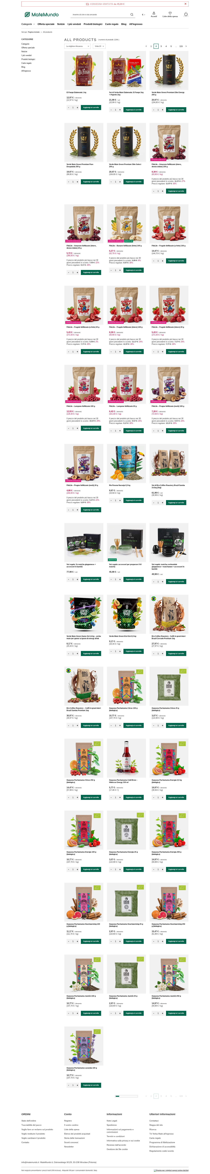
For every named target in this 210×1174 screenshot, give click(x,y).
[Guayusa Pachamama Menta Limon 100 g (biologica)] (83, 1117)
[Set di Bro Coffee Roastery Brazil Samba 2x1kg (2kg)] (169, 463)
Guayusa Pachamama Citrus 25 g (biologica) (165, 709)
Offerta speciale (46, 24)
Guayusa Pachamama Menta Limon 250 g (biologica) (168, 1141)
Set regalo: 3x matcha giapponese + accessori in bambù (81, 565)
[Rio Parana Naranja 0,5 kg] (126, 463)
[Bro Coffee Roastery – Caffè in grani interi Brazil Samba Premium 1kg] (83, 686)
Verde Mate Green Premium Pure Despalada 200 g (80, 165)
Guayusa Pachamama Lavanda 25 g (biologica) (123, 1069)
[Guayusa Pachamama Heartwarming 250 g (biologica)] (169, 902)
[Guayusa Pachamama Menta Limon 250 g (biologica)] (169, 1117)
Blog (123, 24)
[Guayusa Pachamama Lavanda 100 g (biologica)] (83, 1046)
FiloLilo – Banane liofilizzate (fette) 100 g (125, 246)
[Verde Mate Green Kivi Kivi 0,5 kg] (126, 614)
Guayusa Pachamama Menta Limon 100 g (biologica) (83, 1141)
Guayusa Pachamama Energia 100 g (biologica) (81, 853)
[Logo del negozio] (41, 14)
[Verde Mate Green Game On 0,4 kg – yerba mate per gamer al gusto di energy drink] (83, 614)
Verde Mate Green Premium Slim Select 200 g (125, 165)
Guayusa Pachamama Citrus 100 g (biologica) (123, 709)
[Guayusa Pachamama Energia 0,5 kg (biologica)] (169, 758)
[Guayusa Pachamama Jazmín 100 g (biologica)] (83, 974)
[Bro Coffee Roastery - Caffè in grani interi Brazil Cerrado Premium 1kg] (169, 614)
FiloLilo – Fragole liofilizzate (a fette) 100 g (168, 246)
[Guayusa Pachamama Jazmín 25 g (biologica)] (126, 974)
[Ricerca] (132, 14)
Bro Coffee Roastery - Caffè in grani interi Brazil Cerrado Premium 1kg (168, 637)
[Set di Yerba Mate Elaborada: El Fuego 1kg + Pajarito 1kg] (126, 70)
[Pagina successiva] (186, 46)
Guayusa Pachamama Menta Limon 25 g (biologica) (125, 1141)
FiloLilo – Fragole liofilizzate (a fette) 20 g (83, 327)
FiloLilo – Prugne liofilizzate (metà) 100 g (168, 406)
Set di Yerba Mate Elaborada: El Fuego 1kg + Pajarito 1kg (126, 93)
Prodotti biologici (93, 24)
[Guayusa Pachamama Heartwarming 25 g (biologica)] (126, 902)
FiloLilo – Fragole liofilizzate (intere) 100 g (125, 327)
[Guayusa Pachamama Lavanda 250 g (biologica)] (169, 1046)
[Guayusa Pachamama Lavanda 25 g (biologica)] (126, 1046)
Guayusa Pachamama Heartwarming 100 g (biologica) (83, 925)
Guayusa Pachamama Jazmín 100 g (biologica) (81, 997)
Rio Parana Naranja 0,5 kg (119, 485)
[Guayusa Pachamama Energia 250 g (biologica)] (169, 830)
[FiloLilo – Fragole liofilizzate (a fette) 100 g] (169, 223)
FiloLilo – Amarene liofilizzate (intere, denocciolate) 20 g (81, 247)
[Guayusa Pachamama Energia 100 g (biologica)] (83, 830)
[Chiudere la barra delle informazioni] (185, 4)
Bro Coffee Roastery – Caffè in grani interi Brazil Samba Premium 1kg (84, 709)
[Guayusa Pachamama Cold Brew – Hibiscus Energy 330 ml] (126, 758)
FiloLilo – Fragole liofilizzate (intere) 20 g (168, 327)
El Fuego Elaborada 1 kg (76, 92)
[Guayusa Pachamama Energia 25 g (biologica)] (126, 830)
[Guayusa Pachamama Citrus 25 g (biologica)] (169, 686)
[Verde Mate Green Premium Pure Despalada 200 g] (83, 142)
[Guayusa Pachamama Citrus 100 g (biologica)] (126, 686)
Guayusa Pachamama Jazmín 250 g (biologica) (166, 997)
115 (181, 46)
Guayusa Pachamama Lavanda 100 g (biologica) (82, 1069)
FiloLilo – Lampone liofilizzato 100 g (81, 406)
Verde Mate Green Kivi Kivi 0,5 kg (122, 636)
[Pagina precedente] (146, 46)
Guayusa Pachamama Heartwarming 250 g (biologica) (168, 925)
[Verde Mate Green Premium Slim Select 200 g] (126, 142)
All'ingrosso (135, 24)
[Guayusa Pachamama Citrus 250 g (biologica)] (83, 758)
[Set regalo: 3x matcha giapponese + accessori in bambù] (83, 542)
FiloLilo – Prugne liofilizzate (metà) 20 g (82, 485)
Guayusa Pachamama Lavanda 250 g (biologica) (167, 1069)
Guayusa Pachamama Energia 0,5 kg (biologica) (167, 781)
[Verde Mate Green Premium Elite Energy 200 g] (169, 70)
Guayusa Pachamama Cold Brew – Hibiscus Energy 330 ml (123, 781)
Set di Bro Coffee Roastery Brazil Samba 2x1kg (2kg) (168, 486)
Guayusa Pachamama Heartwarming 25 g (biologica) (126, 925)
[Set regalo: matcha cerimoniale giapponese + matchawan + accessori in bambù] (169, 542)
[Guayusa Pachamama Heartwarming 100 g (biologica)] (83, 902)
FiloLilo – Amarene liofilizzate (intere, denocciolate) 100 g (166, 165)
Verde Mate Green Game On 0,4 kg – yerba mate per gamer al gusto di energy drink (84, 637)
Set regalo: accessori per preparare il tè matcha (125, 565)
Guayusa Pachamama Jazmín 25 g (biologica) (123, 997)
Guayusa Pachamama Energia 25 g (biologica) (123, 853)
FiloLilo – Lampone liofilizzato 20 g (123, 406)
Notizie (61, 24)
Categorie (27, 39)
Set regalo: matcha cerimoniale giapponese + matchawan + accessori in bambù (168, 566)
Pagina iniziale (34, 32)
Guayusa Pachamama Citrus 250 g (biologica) (81, 781)
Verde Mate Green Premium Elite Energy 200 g (168, 93)
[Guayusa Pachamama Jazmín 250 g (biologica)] (169, 974)
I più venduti (74, 24)
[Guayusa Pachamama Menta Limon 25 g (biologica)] (126, 1117)
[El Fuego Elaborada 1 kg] (83, 70)
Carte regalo (111, 24)
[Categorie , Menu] (34, 24)
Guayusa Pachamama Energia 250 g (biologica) (166, 853)
